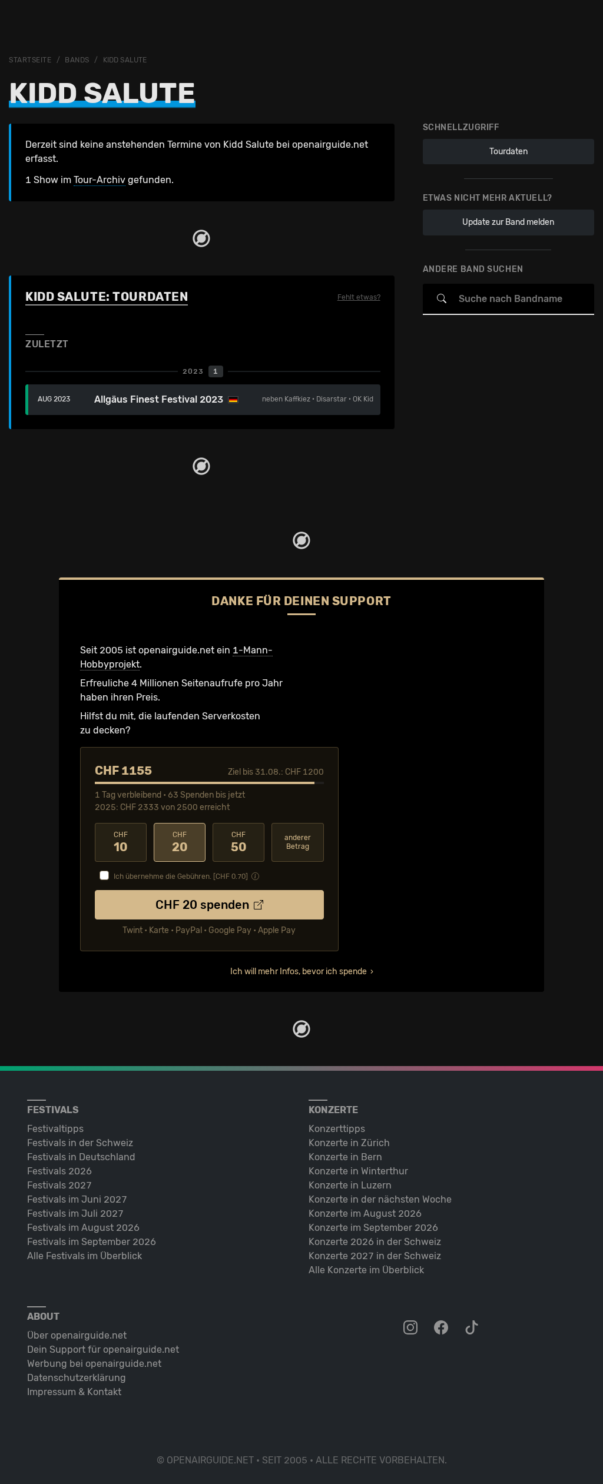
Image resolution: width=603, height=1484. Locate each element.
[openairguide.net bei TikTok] (473, 1328)
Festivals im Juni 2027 (77, 1199)
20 (180, 842)
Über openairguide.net (77, 1335)
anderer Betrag (297, 842)
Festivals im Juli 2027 (75, 1213)
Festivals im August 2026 (83, 1227)
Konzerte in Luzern (350, 1185)
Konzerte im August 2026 (365, 1213)
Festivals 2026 (59, 1171)
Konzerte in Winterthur (358, 1171)
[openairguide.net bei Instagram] (411, 1328)
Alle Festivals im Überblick (84, 1255)
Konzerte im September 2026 (373, 1227)
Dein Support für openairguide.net (103, 1349)
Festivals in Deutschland (81, 1157)
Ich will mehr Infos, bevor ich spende (298, 972)
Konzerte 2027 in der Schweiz (375, 1255)
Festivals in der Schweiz (80, 1142)
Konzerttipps (337, 1128)
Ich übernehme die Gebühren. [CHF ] (181, 876)
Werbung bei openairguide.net (94, 1363)
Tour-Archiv (99, 179)
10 (121, 842)
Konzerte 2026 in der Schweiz (375, 1241)
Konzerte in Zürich (349, 1142)
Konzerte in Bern (345, 1157)
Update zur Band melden (508, 222)
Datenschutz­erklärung (76, 1377)
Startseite (30, 60)
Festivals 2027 (59, 1185)
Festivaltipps (55, 1128)
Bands (77, 60)
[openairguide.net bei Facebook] (442, 1328)
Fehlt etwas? (358, 297)
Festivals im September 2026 (91, 1241)
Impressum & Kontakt (74, 1391)
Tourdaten (508, 152)
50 (239, 842)
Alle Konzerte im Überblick (366, 1270)
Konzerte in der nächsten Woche (380, 1199)
